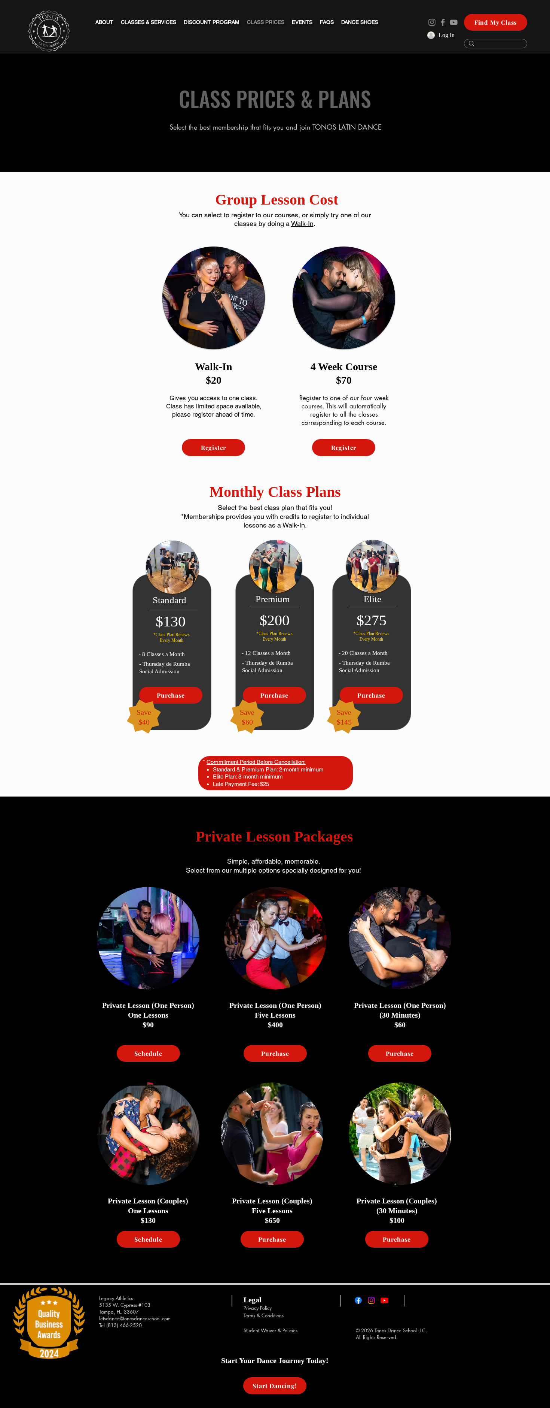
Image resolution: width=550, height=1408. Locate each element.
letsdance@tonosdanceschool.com (135, 1318)
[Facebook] (442, 22)
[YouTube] (453, 22)
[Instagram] (432, 22)
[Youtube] (384, 1300)
